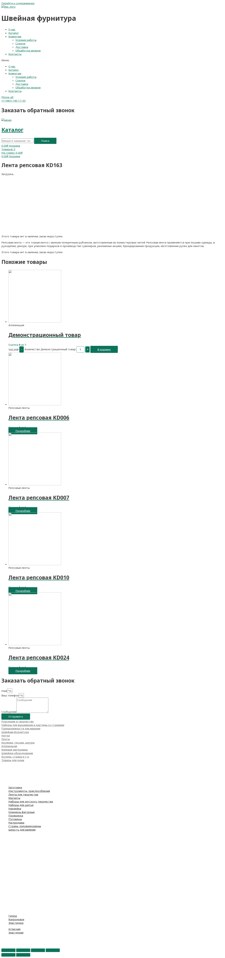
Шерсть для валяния (22, 829)
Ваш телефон (10, 695)
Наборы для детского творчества (30, 801)
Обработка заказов (28, 50)
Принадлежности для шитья (20, 777)
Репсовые (7, 888)
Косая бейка (9, 906)
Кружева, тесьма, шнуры (17, 742)
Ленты (5, 739)
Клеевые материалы (14, 749)
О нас (11, 29)
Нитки (5, 735)
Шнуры (6, 902)
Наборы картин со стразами (20, 839)
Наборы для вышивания (17, 836)
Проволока (15, 815)
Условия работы (25, 40)
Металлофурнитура (14, 860)
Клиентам (14, 36)
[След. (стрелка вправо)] (23, 955)
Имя (4, 691)
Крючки (6, 846)
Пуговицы (15, 819)
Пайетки (7, 945)
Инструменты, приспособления (29, 791)
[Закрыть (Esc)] (8, 950)
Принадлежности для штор (19, 871)
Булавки (6, 853)
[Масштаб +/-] (53, 950)
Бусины (6, 938)
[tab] (112, 721)
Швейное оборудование (17, 753)
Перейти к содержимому (18, 3)
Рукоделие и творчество (17, 721)
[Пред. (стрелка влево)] (8, 955)
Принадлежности (12, 850)
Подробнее (22, 431)
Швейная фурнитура (15, 732)
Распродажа (16, 822)
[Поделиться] (23, 950)
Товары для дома (12, 760)
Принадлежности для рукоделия (22, 774)
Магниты (14, 798)
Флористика (9, 781)
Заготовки (15, 787)
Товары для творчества (17, 763)
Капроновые (9, 892)
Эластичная (15, 932)
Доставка (21, 47)
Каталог (13, 33)
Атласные (7, 885)
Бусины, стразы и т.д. (15, 756)
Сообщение (9, 711)
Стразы (6, 942)
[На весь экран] (38, 950)
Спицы (5, 843)
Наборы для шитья (20, 805)
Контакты (14, 54)
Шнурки (6, 881)
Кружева (7, 895)
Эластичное (16, 923)
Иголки (6, 857)
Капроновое (16, 919)
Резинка (6, 878)
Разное (5, 909)
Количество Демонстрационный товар (50, 349)
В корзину (104, 349)
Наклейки (14, 808)
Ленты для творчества (23, 794)
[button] (112, 60)
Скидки (20, 43)
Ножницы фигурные (21, 812)
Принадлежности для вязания (20, 728)
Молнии (6, 864)
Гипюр (12, 916)
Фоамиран (8, 770)
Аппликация (9, 746)
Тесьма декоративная (15, 899)
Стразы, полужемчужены (24, 826)
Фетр (4, 767)
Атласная (14, 929)
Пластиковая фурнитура (17, 867)
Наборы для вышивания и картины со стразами (32, 725)
